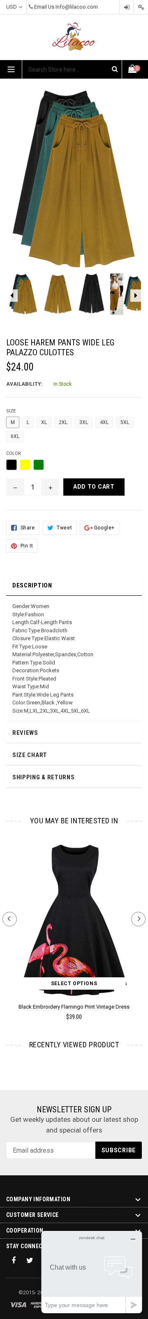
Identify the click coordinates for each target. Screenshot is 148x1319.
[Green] (38, 464)
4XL (104, 422)
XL (44, 422)
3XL (83, 422)
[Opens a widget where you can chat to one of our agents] (91, 1272)
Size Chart (29, 755)
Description (32, 585)
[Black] (11, 464)
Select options (74, 983)
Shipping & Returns (43, 777)
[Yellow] (25, 464)
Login (127, 7)
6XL (15, 436)
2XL (63, 422)
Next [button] (138, 919)
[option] (23, 298)
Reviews (25, 732)
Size (11, 411)
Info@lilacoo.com (77, 7)
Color (13, 453)
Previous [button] (9, 919)
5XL (124, 422)
